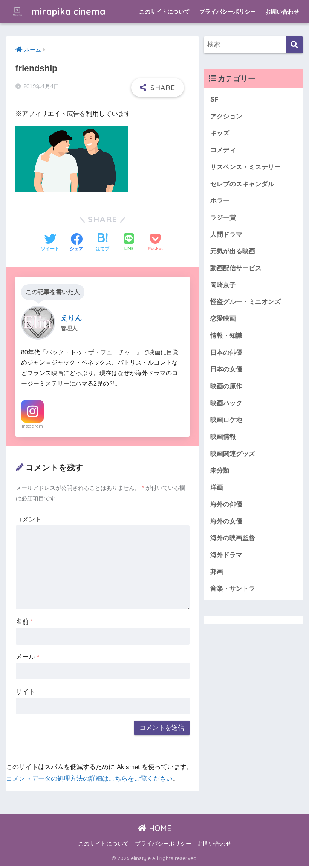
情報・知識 (226, 335)
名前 (24, 621)
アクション (226, 116)
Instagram (32, 426)
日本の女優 (226, 369)
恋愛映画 (223, 318)
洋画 (216, 487)
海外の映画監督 (232, 537)
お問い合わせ (282, 11)
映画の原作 (226, 386)
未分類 (219, 470)
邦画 (216, 571)
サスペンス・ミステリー (245, 167)
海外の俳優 (226, 504)
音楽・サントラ (232, 588)
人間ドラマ (226, 234)
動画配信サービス (236, 268)
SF (214, 99)
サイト (25, 691)
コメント (28, 519)
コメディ (223, 150)
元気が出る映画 (232, 251)
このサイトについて (164, 11)
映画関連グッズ (232, 453)
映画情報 (223, 436)
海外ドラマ (226, 554)
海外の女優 (226, 521)
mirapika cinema (67, 11)
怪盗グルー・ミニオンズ (245, 301)
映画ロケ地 (226, 419)
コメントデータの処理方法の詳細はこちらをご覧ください (89, 778)
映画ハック (226, 403)
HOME (159, 828)
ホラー (219, 200)
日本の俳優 (226, 352)
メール (28, 656)
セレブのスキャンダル (242, 184)
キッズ (219, 133)
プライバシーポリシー (227, 11)
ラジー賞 (223, 217)
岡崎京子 (223, 285)
